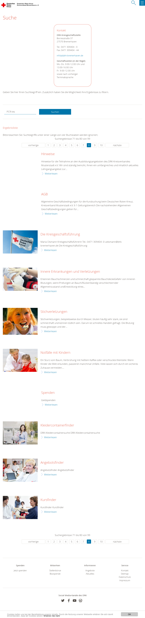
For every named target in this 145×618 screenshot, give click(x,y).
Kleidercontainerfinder (57, 425)
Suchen (55, 111)
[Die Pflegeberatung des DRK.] (20, 470)
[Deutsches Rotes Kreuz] (8, 5)
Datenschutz (125, 577)
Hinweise (48, 154)
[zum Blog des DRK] (80, 600)
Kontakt (124, 570)
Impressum (124, 580)
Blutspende (55, 573)
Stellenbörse (55, 570)
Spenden (48, 393)
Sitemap (125, 573)
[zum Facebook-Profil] (63, 600)
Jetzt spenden (20, 570)
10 (101, 145)
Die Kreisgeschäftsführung (60, 234)
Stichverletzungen (53, 312)
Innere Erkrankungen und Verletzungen (70, 271)
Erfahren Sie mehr (52, 615)
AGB (44, 194)
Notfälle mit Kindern (55, 353)
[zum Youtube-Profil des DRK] (74, 600)
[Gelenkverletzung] (20, 279)
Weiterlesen (51, 173)
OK (129, 614)
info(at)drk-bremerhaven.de (70, 55)
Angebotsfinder (52, 462)
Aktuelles (90, 573)
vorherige (33, 145)
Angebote (90, 570)
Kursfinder (48, 500)
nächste (117, 145)
